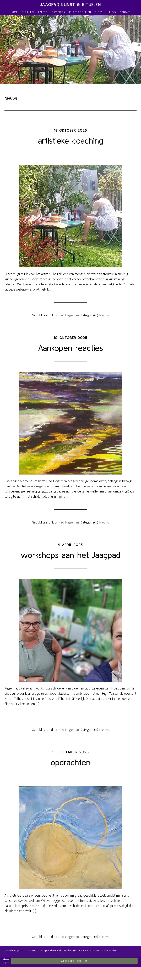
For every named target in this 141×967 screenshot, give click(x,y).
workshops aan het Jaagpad (70, 555)
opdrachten (70, 762)
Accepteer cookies (74, 961)
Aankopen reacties (70, 348)
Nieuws (104, 315)
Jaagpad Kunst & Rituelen (70, 4)
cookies (28, 950)
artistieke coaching (70, 140)
